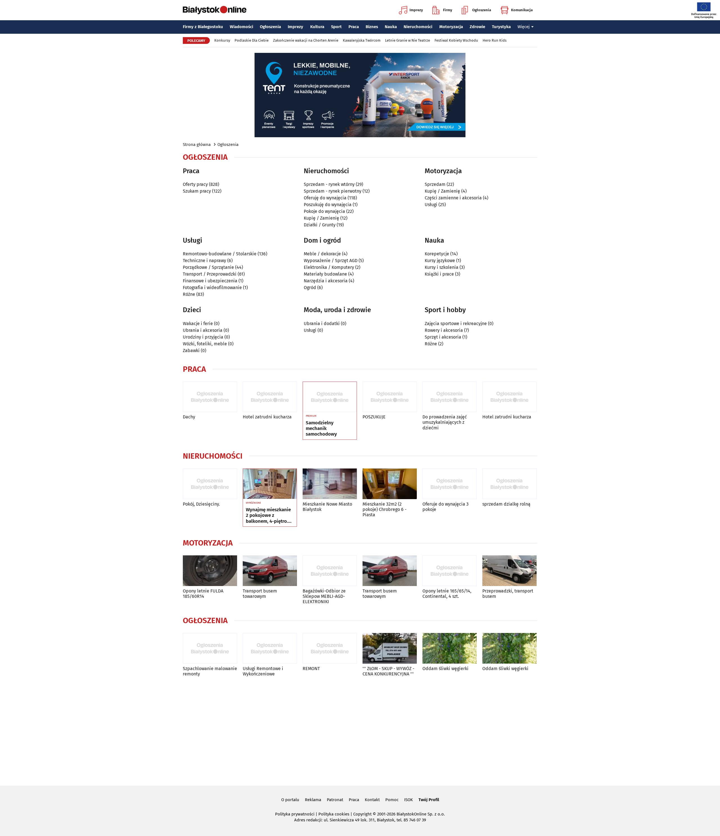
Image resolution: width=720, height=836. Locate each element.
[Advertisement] (360, 730)
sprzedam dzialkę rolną (506, 504)
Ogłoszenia (481, 10)
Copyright (362, 814)
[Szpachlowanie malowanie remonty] (210, 648)
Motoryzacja (451, 26)
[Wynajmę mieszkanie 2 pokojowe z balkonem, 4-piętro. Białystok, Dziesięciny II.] (270, 484)
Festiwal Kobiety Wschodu (456, 40)
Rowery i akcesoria (444, 330)
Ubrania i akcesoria (202, 330)
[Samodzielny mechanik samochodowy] (330, 397)
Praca (353, 26)
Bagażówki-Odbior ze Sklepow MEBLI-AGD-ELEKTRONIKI (324, 596)
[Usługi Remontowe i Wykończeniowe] (270, 648)
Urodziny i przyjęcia (203, 337)
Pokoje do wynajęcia (324, 211)
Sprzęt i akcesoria (443, 337)
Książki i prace (439, 274)
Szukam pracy (197, 191)
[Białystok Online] (214, 10)
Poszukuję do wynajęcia (328, 204)
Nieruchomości (418, 26)
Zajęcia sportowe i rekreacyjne (456, 323)
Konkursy (222, 40)
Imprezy (416, 10)
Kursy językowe (440, 260)
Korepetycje (437, 253)
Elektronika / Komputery (329, 267)
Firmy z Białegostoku (203, 26)
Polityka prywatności (294, 814)
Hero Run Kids (495, 40)
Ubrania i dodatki (322, 323)
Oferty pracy (195, 184)
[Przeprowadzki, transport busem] (509, 570)
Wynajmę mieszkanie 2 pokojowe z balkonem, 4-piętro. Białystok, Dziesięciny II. (269, 515)
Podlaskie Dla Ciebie (252, 40)
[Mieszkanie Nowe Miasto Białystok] (330, 483)
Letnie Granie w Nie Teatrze (407, 40)
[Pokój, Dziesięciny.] (210, 483)
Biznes (372, 26)
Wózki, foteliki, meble (205, 343)
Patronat (335, 799)
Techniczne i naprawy (204, 260)
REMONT (311, 668)
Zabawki (191, 350)
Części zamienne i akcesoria (453, 197)
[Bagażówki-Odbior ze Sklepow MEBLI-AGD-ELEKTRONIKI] (330, 570)
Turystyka (501, 26)
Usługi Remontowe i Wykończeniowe (263, 671)
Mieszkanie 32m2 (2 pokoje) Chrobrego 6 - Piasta (384, 509)
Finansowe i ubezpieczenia (210, 280)
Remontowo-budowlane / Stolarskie (219, 253)
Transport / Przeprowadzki (210, 274)
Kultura (317, 26)
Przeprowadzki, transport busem (507, 593)
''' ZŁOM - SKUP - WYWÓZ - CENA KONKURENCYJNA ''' (388, 671)
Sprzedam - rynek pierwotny (332, 191)
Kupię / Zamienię (321, 218)
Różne (189, 294)
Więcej (524, 26)
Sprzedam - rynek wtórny (329, 184)
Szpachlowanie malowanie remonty (210, 671)
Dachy (189, 417)
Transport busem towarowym (260, 593)
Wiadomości (241, 26)
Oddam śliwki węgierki (445, 668)
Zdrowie (477, 26)
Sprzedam (435, 184)
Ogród (310, 287)
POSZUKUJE (374, 417)
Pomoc (392, 799)
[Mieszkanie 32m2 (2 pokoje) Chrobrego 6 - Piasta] (390, 483)
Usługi (431, 204)
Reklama (313, 799)
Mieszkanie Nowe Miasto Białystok (327, 506)
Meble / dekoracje (322, 253)
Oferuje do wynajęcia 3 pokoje (445, 506)
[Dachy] (210, 397)
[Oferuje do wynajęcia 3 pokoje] (449, 483)
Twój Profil (428, 799)
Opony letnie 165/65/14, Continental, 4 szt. (446, 593)
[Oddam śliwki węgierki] (449, 648)
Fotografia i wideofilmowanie (212, 287)
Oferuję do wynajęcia (325, 197)
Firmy (447, 10)
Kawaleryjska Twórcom (362, 40)
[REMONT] (330, 648)
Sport (336, 26)
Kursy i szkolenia (441, 267)
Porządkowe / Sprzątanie (208, 267)
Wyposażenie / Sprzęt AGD (330, 260)
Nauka (391, 26)
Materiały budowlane (325, 274)
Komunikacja (522, 10)
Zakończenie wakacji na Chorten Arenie (305, 40)
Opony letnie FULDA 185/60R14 (203, 593)
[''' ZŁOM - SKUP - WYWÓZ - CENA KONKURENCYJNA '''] (390, 648)
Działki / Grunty (320, 224)
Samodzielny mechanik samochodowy (321, 428)
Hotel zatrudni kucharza (267, 417)
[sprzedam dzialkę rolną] (509, 483)
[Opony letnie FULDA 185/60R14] (210, 570)
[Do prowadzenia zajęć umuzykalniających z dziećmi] (449, 397)
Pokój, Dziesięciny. (201, 504)
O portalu (290, 799)
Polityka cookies (333, 814)
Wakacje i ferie (198, 323)
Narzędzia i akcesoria (326, 280)
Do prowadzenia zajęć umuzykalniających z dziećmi (444, 422)
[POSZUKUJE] (390, 397)
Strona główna (197, 144)
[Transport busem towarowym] (270, 570)
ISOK (408, 799)
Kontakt (372, 799)
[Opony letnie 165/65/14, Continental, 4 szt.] (449, 570)
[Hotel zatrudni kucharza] (270, 397)
